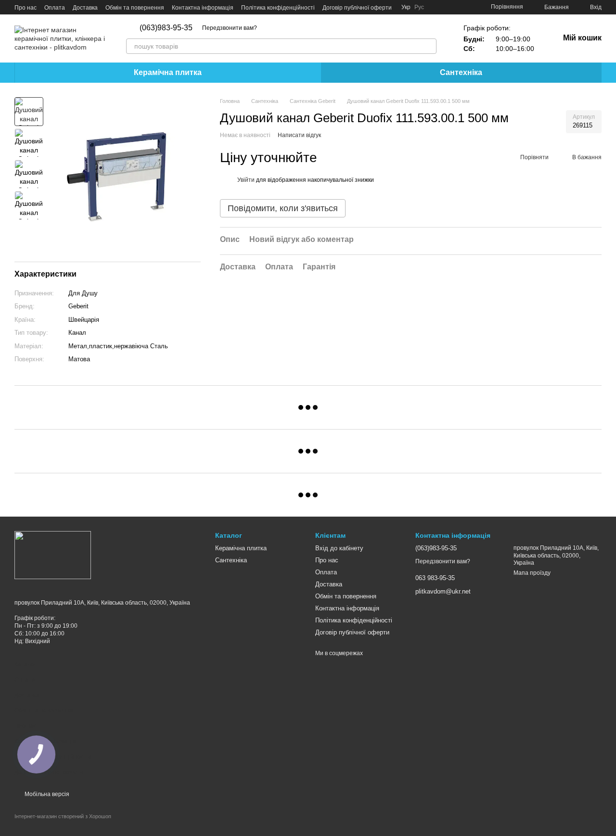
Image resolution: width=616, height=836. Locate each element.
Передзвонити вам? (229, 28)
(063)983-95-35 (166, 28)
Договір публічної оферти (357, 7)
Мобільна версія (46, 794)
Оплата (54, 7)
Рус (419, 7)
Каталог (25, 664)
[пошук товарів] (428, 46)
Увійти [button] (246, 180)
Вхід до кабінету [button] (339, 548)
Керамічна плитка (168, 72)
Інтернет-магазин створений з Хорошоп (62, 816)
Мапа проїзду (532, 573)
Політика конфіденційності (278, 7)
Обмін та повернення (134, 7)
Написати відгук (299, 135)
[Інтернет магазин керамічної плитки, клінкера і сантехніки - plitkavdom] (52, 554)
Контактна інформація (202, 7)
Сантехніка (461, 72)
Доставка (85, 7)
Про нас (25, 7)
